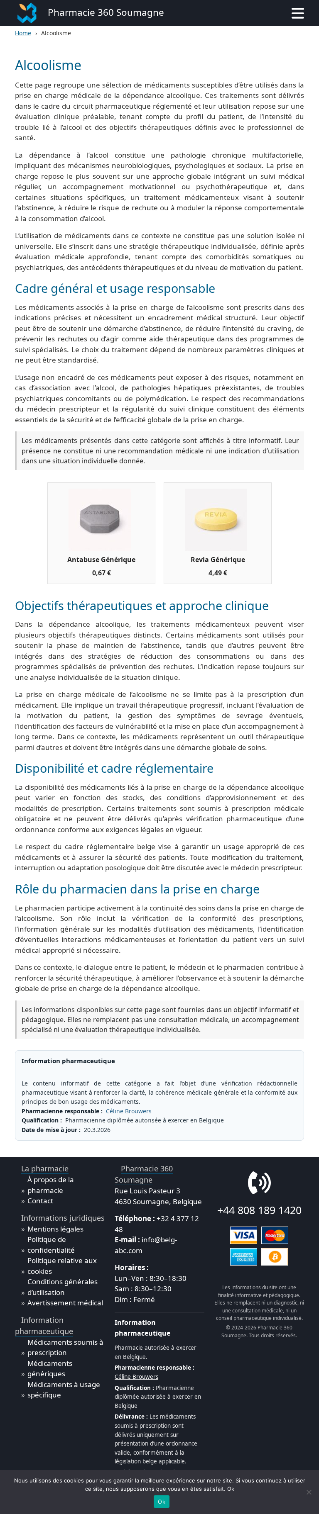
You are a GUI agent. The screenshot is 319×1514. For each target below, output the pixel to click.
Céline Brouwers (129, 1111)
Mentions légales (55, 1229)
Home (23, 33)
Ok (161, 1501)
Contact (40, 1200)
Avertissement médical (65, 1302)
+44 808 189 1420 (259, 1210)
